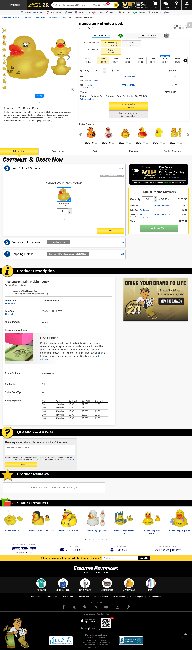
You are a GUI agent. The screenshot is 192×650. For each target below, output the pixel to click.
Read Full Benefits (173, 177)
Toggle (135, 170)
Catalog (27, 12)
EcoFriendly (156, 12)
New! (70, 12)
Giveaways (26, 18)
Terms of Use (83, 597)
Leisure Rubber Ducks (57, 18)
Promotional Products (10, 18)
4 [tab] (98, 539)
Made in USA (84, 12)
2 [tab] (89, 539)
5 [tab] (102, 539)
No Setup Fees (119, 597)
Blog (169, 12)
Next (185, 60)
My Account (36, 597)
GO (116, 5)
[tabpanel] (91, 135)
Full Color (126, 12)
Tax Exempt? (93, 81)
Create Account (52, 597)
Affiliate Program (136, 597)
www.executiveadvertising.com (96, 645)
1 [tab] (39, 102)
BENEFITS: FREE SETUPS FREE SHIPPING (142, 5)
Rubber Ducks (39, 18)
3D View (40, 12)
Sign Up (144, 558)
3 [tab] (93, 539)
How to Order (68, 597)
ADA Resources (154, 597)
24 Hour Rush (56, 12)
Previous (80, 134)
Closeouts (140, 12)
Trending (112, 12)
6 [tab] (106, 539)
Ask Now (21, 464)
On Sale (99, 12)
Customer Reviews (101, 597)
